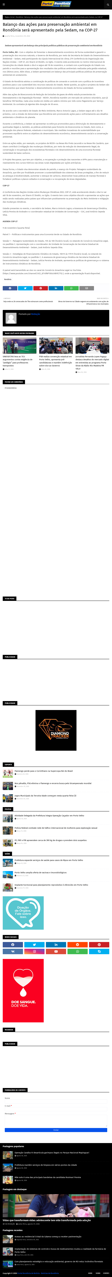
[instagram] (34, 951)
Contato (106, 1273)
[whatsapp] (77, 951)
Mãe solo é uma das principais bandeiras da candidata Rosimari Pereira (48, 1177)
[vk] (13, 951)
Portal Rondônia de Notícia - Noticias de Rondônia (38, 1273)
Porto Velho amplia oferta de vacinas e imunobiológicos (41, 872)
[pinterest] (99, 944)
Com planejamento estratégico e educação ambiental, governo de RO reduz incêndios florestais (59, 1261)
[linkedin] (56, 944)
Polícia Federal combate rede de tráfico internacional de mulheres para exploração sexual (56, 828)
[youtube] (56, 951)
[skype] (99, 951)
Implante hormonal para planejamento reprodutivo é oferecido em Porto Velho (51, 885)
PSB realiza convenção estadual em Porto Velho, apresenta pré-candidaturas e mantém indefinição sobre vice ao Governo (55, 361)
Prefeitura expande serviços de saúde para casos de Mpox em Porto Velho (49, 860)
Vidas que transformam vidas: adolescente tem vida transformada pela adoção (47, 1220)
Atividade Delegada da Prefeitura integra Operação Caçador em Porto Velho (49, 815)
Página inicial (10, 17)
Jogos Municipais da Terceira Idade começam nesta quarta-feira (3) (45, 795)
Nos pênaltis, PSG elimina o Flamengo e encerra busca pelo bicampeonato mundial (53, 783)
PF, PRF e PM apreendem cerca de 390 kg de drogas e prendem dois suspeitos (51, 840)
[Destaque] (56, 1205)
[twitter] (34, 944)
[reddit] (77, 944)
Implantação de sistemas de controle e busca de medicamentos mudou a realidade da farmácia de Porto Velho (60, 1250)
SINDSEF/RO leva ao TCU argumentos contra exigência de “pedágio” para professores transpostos (17, 361)
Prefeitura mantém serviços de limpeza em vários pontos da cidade (46, 1165)
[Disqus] (56, 489)
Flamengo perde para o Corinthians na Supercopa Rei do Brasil (44, 771)
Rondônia (19, 17)
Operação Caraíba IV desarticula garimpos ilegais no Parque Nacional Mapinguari (52, 1152)
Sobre (98, 1273)
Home (90, 1273)
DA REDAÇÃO (10, 1224)
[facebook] (13, 944)
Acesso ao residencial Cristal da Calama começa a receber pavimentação (48, 1236)
